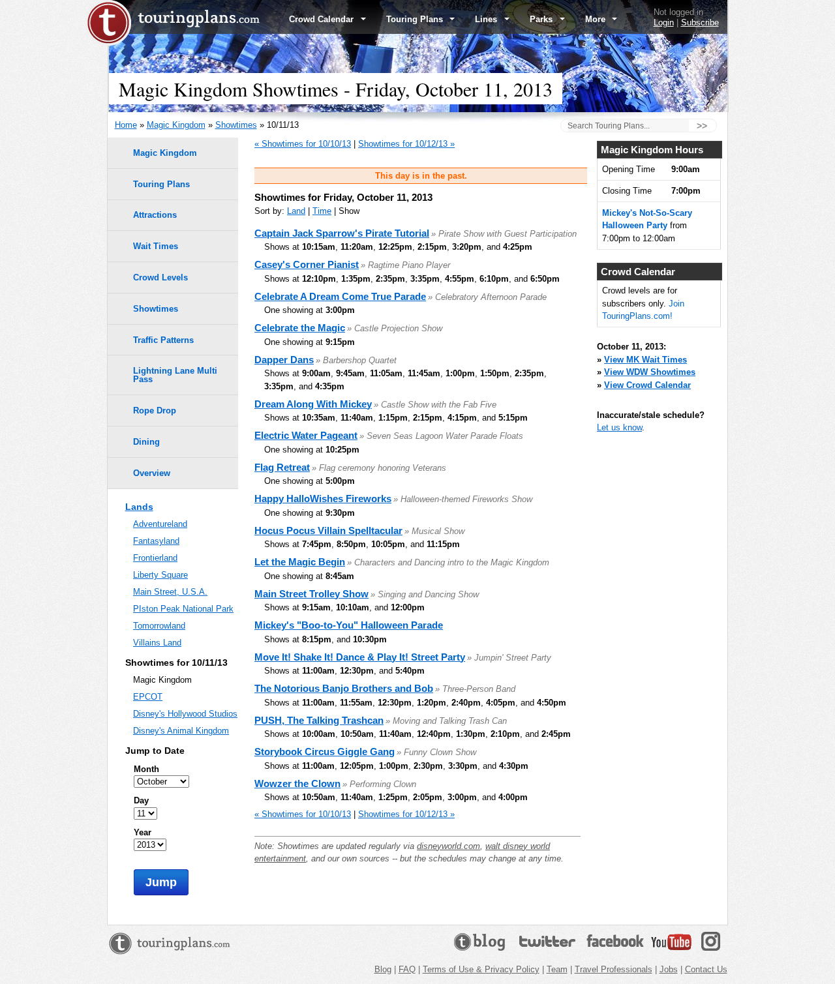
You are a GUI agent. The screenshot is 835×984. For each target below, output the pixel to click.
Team (557, 969)
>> (702, 126)
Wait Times (155, 246)
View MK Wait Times (645, 360)
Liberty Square (160, 575)
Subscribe (700, 22)
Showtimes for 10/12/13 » (406, 144)
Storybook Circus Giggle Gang (324, 751)
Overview (151, 473)
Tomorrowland (159, 626)
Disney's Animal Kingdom (181, 731)
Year (142, 832)
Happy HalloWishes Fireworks (322, 498)
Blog (382, 969)
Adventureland (160, 524)
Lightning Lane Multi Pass (175, 375)
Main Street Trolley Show (311, 593)
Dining (146, 442)
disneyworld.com (448, 846)
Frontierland (155, 558)
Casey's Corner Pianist (306, 264)
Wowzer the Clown (297, 783)
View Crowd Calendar (647, 385)
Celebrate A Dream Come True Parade (340, 296)
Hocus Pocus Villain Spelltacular (328, 530)
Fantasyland (156, 541)
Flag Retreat (282, 467)
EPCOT (147, 697)
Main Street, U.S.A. (170, 592)
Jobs (669, 969)
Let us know (619, 427)
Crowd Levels (160, 277)
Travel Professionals (613, 969)
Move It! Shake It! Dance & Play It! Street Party (359, 657)
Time (321, 211)
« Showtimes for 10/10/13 (302, 144)
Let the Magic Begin (299, 561)
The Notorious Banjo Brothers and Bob (343, 688)
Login (664, 22)
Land (296, 211)
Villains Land (157, 643)
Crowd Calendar (322, 19)
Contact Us (706, 969)
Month (146, 769)
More (596, 19)
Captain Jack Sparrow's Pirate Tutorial (341, 233)
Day (141, 800)
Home (126, 125)
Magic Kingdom (176, 125)
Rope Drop (154, 410)
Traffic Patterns (163, 340)
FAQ (407, 969)
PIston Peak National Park (183, 609)
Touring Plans (416, 19)
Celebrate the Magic (299, 327)
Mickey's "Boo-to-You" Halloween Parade (348, 625)
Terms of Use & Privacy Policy (481, 969)
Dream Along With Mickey (313, 404)
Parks (542, 19)
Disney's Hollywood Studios (185, 714)
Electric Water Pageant (305, 435)
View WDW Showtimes (649, 372)
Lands (139, 506)
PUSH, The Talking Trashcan (319, 720)
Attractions (155, 215)
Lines (487, 19)
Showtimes (236, 125)
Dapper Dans (284, 359)
